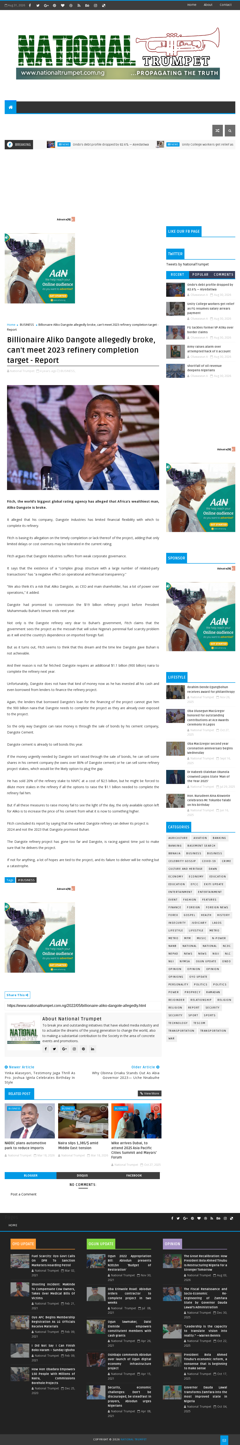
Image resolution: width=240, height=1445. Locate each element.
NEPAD (173, 953)
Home (191, 5)
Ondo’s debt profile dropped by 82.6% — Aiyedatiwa (80, 145)
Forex (173, 915)
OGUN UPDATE (206, 961)
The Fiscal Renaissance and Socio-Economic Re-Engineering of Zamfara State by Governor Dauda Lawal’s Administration (205, 1298)
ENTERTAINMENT (42, 119)
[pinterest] (54, 5)
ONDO (226, 961)
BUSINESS (27, 324)
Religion (224, 1000)
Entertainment (180, 892)
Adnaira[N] (64, 219)
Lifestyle (176, 930)
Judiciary (199, 923)
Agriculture (178, 838)
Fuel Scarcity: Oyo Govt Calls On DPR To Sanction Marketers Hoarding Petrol (53, 1260)
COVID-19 (209, 861)
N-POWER (219, 938)
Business (193, 853)
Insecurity (177, 923)
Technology (178, 1023)
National (190, 946)
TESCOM (200, 1023)
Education (218, 876)
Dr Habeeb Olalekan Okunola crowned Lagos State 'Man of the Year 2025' (208, 776)
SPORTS (187, 119)
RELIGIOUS (144, 119)
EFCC (194, 884)
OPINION (212, 969)
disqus (82, 1175)
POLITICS (15, 119)
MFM (187, 938)
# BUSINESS (26, 880)
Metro (215, 930)
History (223, 915)
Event (173, 899)
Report (194, 1007)
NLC (228, 953)
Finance (175, 907)
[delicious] (103, 5)
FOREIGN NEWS (217, 907)
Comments (223, 275)
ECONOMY (196, 876)
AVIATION (200, 838)
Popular (200, 275)
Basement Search (202, 846)
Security (213, 1007)
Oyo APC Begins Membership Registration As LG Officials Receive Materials (53, 1322)
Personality (178, 984)
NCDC (227, 946)
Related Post (19, 1094)
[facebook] (29, 5)
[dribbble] (70, 5)
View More (151, 1093)
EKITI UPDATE (214, 884)
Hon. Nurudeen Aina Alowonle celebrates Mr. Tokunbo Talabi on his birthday (209, 800)
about (208, 5)
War (172, 1038)
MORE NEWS (116, 119)
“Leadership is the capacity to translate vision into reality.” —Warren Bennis (205, 1331)
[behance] (87, 5)
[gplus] (46, 5)
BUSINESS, (68, 371)
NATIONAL (210, 946)
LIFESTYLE (196, 930)
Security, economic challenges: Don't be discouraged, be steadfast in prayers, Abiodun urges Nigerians (129, 1397)
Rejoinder (177, 1000)
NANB (173, 946)
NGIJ (216, 953)
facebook (134, 1175)
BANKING (175, 846)
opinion (175, 969)
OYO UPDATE (198, 977)
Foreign (193, 907)
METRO (174, 938)
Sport (193, 1015)
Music (201, 938)
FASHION (189, 899)
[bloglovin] (62, 5)
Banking (219, 838)
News (144, 144)
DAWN (213, 869)
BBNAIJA (175, 853)
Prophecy (192, 992)
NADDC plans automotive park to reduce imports (25, 1145)
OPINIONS (176, 977)
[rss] (78, 5)
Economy (176, 876)
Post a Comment (24, 1194)
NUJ (171, 961)
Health (206, 915)
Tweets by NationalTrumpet (187, 264)
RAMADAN (213, 992)
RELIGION (175, 1007)
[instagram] (95, 5)
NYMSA (185, 961)
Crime (226, 861)
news (188, 953)
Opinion (193, 969)
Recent (177, 275)
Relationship (201, 1000)
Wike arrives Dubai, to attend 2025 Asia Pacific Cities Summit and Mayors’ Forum (134, 1150)
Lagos (217, 923)
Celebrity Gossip (182, 861)
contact (226, 5)
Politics (220, 984)
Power (174, 992)
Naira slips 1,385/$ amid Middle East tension (78, 1145)
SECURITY (167, 119)
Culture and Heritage (186, 869)
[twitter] (37, 5)
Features (209, 899)
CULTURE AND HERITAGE (81, 119)
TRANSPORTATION (213, 1031)
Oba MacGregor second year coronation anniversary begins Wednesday (210, 748)
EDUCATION (209, 119)
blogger (31, 1175)
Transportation (182, 1031)
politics (200, 984)
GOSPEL (189, 915)
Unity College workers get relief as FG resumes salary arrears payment (210, 308)
